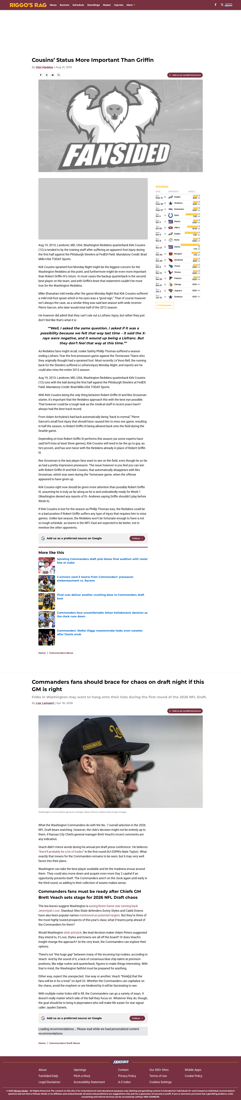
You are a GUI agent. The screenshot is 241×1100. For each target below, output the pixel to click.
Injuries (118, 4)
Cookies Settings (160, 1082)
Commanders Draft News (64, 1043)
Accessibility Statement (89, 1082)
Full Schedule (165, 305)
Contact (123, 1069)
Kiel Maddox (44, 67)
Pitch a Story (82, 1076)
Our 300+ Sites (159, 1069)
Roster (107, 4)
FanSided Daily (48, 1076)
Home (42, 652)
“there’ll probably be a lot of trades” (61, 851)
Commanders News (61, 652)
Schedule (78, 4)
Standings (93, 4)
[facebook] (215, 4)
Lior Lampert (45, 703)
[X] (222, 4)
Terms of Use (158, 1076)
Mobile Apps (193, 1069)
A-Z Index (124, 1082)
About (43, 1069)
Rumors (64, 4)
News (53, 4)
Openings (80, 1069)
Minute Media (21, 1091)
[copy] (58, 75)
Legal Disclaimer (49, 1082)
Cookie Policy (193, 1076)
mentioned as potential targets (99, 915)
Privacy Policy (127, 1076)
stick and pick (72, 932)
